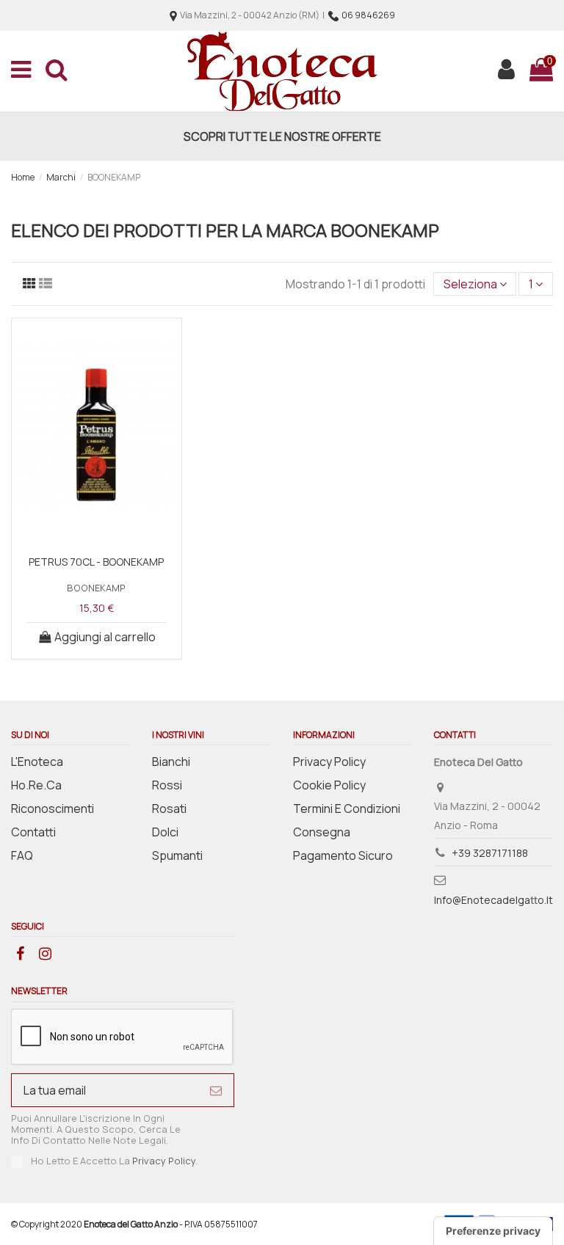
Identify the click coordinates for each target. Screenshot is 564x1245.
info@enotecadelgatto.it (493, 900)
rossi (167, 785)
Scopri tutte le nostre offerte (282, 136)
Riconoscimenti (52, 808)
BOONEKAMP (96, 587)
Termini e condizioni (346, 808)
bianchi (171, 761)
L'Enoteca (37, 761)
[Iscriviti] (216, 1090)
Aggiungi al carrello (105, 637)
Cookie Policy (329, 785)
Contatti (33, 832)
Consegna (321, 832)
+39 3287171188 (490, 853)
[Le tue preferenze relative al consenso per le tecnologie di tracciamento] (493, 1231)
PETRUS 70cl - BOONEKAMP (96, 562)
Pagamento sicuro (343, 855)
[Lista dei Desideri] (96, 531)
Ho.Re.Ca (36, 785)
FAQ (22, 855)
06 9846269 (368, 15)
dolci (165, 832)
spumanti (177, 855)
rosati (169, 808)
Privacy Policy (329, 761)
